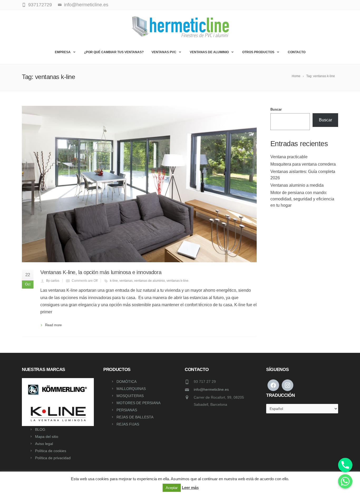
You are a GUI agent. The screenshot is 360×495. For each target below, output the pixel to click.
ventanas (126, 281)
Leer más (190, 487)
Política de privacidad (53, 458)
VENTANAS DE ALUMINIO (209, 52)
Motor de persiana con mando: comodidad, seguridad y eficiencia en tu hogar (302, 198)
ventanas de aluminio (149, 281)
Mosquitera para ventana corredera (303, 164)
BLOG (40, 429)
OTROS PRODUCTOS (258, 52)
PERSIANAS (126, 410)
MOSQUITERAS (130, 396)
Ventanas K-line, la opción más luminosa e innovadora (100, 272)
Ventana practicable (289, 157)
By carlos (52, 281)
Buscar (276, 109)
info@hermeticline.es (211, 389)
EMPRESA (63, 52)
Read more (53, 325)
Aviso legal (44, 444)
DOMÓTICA (126, 381)
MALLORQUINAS (131, 389)
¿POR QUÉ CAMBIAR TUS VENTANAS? (114, 52)
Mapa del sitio (46, 436)
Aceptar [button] (172, 488)
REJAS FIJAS (127, 424)
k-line (114, 281)
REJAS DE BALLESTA (134, 417)
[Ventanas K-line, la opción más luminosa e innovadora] (139, 184)
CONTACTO (296, 52)
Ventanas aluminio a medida (297, 185)
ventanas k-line (177, 281)
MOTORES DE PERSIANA (138, 403)
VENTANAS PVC (164, 52)
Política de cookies (50, 451)
